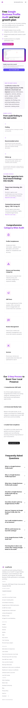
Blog (3, 688)
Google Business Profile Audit (9, 610)
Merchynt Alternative (7, 664)
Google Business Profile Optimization (10, 605)
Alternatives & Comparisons (8, 649)
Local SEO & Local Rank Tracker (9, 597)
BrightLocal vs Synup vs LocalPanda (10, 670)
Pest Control (5, 637)
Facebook (4, 696)
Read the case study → (11, 197)
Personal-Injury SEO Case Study (9, 656)
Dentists (4, 629)
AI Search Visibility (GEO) (7, 600)
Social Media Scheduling (7, 602)
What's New (5, 682)
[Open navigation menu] (25, 2)
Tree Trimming (5, 640)
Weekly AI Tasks (5, 615)
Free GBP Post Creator (7, 659)
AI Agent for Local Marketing (8, 618)
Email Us (4, 693)
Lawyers (4, 624)
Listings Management (7, 613)
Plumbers (4, 627)
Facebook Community (7, 685)
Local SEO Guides (6, 675)
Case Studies (5, 651)
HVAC (3, 635)
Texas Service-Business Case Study (10, 654)
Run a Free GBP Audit (14, 69)
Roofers (4, 632)
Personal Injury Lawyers (7, 642)
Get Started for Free (18, 2)
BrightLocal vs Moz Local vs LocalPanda (11, 667)
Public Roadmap (6, 680)
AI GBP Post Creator (6, 607)
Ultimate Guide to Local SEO (8, 672)
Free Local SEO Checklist (7, 662)
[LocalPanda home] (2, 2)
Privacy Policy (5, 690)
